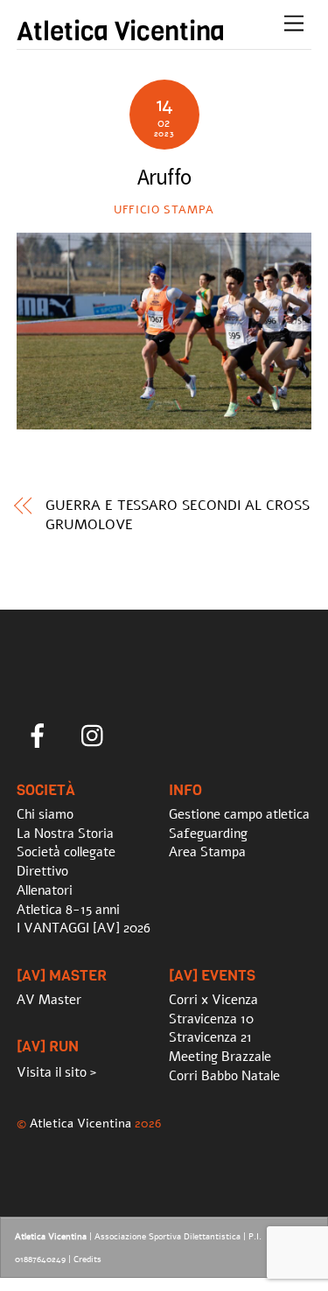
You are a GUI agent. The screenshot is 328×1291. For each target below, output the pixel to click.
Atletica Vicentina (80, 1123)
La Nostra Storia (65, 833)
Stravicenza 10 (211, 1019)
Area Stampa (207, 852)
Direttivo (42, 871)
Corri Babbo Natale (224, 1076)
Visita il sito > (56, 1072)
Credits (87, 1259)
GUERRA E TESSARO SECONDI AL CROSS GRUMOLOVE (177, 515)
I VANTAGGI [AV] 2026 (83, 928)
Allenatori (45, 890)
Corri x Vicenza (213, 999)
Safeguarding (208, 833)
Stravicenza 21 (210, 1037)
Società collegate (66, 852)
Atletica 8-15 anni (68, 909)
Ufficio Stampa (164, 210)
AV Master (49, 999)
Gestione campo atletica (239, 814)
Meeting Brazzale (220, 1056)
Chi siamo (45, 814)
